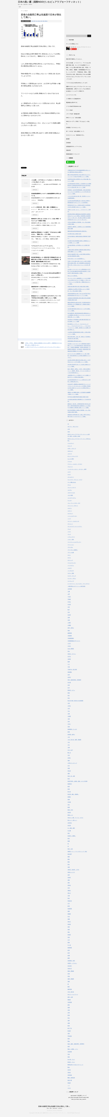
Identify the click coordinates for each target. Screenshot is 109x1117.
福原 (69, 929)
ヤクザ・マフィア (72, 575)
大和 (69, 703)
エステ (69, 471)
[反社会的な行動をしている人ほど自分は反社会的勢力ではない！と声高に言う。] (26, 279)
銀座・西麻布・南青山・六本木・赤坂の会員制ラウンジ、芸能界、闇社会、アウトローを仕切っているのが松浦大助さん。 (79, 370)
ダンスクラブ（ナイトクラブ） (75, 526)
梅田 (69, 856)
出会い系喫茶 (71, 648)
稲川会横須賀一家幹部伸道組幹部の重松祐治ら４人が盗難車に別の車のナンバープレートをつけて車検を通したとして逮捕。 (79, 315)
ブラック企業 (71, 552)
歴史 (69, 864)
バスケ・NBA (71, 539)
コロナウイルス (71, 492)
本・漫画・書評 (71, 828)
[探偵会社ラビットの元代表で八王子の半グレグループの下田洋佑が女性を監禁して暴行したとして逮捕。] (26, 302)
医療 (69, 661)
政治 (32, 21)
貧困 (43, 21)
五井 (69, 612)
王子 (69, 903)
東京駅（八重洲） (72, 835)
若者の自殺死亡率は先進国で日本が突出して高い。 (54, 1106)
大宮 (69, 708)
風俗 (69, 1056)
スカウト (70, 508)
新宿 (69, 789)
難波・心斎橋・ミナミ (73, 1049)
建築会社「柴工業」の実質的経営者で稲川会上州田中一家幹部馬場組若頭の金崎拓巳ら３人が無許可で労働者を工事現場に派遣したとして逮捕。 (79, 405)
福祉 (39, 21)
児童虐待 (70, 635)
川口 (69, 744)
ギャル (69, 484)
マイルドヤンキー (72, 562)
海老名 (69, 885)
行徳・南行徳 (71, 991)
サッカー (70, 500)
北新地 (69, 659)
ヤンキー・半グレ (72, 578)
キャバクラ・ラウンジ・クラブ (75, 479)
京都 (69, 620)
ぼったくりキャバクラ (73, 456)
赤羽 (69, 1012)
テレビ (69, 529)
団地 (69, 692)
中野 (69, 607)
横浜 (69, 859)
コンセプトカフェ (72, 497)
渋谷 (69, 887)
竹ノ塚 (69, 945)
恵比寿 (69, 770)
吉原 (69, 674)
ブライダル (70, 547)
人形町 (69, 622)
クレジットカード (72, 487)
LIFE (69, 429)
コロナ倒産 (70, 495)
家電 (69, 731)
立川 (69, 939)
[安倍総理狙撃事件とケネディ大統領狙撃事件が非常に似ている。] (26, 200)
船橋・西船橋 (71, 971)
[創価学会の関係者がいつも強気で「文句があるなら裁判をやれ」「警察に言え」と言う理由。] (26, 238)
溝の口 (69, 893)
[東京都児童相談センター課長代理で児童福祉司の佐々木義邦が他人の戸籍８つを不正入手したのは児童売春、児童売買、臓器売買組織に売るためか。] (26, 264)
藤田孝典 (70, 989)
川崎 (69, 747)
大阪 (69, 718)
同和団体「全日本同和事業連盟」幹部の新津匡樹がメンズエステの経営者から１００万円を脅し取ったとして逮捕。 (79, 191)
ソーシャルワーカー (72, 516)
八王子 (69, 643)
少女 (69, 742)
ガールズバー (71, 477)
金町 (69, 1020)
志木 (69, 765)
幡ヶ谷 (69, 752)
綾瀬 (69, 955)
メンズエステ (71, 570)
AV (68, 424)
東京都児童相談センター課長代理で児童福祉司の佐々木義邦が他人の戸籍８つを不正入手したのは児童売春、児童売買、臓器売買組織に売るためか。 (46, 259)
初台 (69, 651)
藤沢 (69, 986)
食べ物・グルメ (71, 1059)
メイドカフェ (71, 565)
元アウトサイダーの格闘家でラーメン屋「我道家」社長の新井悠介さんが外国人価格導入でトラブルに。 (79, 355)
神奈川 (69, 921)
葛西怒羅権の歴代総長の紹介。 (75, 341)
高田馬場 (70, 1075)
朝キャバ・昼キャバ (72, 820)
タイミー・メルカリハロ (73, 521)
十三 (69, 664)
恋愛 (69, 768)
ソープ (69, 518)
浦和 (69, 880)
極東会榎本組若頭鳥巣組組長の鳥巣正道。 (77, 231)
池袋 (69, 867)
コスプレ (70, 490)
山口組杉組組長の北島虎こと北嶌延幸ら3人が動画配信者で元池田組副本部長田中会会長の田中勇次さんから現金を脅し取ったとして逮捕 (79, 185)
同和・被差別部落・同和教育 (74, 679)
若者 (41, 21)
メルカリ (70, 568)
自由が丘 (70, 968)
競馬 (69, 942)
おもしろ (70, 445)
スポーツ (70, 510)
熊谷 (69, 898)
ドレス (69, 534)
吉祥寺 (69, 677)
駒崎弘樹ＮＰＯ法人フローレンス (75, 1064)
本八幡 (69, 830)
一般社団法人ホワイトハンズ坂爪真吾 (76, 586)
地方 (69, 695)
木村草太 (70, 822)
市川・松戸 (70, 750)
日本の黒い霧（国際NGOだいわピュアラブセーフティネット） (50, 2)
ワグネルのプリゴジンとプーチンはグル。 (42, 245)
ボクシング (70, 560)
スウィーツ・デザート (73, 505)
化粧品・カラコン (72, 653)
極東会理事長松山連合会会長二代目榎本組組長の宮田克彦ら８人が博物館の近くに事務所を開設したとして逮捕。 (79, 304)
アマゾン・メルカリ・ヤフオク (75, 464)
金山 (69, 1017)
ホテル (69, 557)
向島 (69, 685)
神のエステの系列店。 (73, 275)
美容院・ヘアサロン (72, 963)
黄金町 (69, 1082)
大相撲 (69, 716)
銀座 (69, 1025)
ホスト (69, 555)
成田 (69, 773)
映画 (69, 807)
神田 (69, 926)
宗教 (69, 726)
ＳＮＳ (69, 1088)
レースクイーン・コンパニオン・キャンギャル (78, 583)
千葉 (69, 666)
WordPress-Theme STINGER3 (54, 1110)
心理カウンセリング (72, 763)
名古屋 (69, 682)
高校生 (46, 21)
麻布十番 (70, 1080)
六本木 (69, 646)
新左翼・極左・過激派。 (73, 794)
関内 (69, 1038)
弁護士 (69, 757)
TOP (20, 6)
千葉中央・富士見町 (72, 669)
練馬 (69, 958)
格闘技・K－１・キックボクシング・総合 (77, 851)
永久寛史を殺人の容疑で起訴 (74, 233)
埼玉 (69, 698)
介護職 (69, 625)
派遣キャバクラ (71, 872)
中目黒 (69, 604)
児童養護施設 (71, 638)
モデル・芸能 (71, 573)
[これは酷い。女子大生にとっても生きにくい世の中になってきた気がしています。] (26, 186)
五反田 (69, 614)
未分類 (69, 825)
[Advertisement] (32, 153)
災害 (69, 895)
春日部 (69, 812)
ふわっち (70, 453)
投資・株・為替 (71, 776)
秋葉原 (69, 934)
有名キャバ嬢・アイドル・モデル (75, 817)
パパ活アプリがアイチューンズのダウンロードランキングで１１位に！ (43, 347)
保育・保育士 (71, 627)
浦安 (69, 882)
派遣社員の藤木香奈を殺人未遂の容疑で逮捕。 (78, 286)
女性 (69, 721)
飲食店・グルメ (71, 1062)
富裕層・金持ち (71, 734)
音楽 (69, 1054)
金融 (69, 1023)
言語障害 (70, 1002)
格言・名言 (70, 848)
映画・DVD (70, 809)
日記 (69, 804)
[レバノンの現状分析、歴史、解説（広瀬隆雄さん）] (26, 213)
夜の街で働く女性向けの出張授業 (75, 700)
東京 (69, 833)
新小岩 (69, 791)
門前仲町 (70, 1036)
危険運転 (70, 672)
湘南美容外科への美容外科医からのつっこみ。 (43, 286)
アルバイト (70, 466)
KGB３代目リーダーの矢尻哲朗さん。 (76, 258)
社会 (37, 21)
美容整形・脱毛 (71, 960)
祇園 (69, 919)
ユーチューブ (71, 581)
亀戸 (69, 609)
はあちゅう (70, 451)
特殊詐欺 (70, 900)
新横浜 (69, 796)
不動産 (69, 599)
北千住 (69, 656)
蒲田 (69, 981)
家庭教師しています (72, 729)
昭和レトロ (70, 815)
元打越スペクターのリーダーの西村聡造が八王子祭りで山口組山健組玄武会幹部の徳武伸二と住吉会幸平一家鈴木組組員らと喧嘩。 (79, 271)
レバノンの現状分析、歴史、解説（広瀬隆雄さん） (45, 207)
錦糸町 (69, 1030)
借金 (69, 630)
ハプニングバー (71, 536)
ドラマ (69, 531)
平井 (69, 755)
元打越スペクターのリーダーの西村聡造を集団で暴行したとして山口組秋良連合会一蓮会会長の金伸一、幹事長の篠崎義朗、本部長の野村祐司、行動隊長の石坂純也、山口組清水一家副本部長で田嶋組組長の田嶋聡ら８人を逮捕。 (79, 347)
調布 (69, 1004)
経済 (69, 952)
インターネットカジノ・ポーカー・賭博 (77, 469)
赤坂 (69, 1010)
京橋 (69, 617)
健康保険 (70, 633)
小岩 (69, 737)
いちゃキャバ (71, 443)
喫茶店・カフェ (71, 690)
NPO (69, 431)
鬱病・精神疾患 (71, 1077)
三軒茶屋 (70, 588)
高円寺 (69, 1069)
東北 (69, 838)
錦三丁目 (70, 1028)
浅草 (69, 874)
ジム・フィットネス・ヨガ (74, 503)
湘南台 (69, 890)
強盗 (69, 760)
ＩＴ (69, 1085)
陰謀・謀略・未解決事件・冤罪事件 (76, 1043)
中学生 (69, 601)
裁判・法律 (70, 997)
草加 (69, 976)
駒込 (69, 1067)
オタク (69, 474)
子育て (69, 724)
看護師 (69, 913)
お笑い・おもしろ (72, 448)
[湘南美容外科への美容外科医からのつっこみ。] (26, 293)
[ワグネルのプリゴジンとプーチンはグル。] (26, 252)
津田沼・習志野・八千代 (73, 869)
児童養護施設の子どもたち (74, 640)
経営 (69, 950)
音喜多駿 (70, 1051)
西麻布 (69, 999)
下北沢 (69, 596)
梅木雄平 (70, 854)
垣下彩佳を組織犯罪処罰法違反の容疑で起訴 (78, 396)
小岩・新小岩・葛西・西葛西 (74, 739)
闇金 (69, 1041)
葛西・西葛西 (71, 978)
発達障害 (70, 908)
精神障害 (70, 947)
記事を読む (35, 189)
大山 (69, 711)
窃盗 (69, 937)
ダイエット (70, 523)
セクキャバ (70, 513)
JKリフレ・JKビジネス (73, 426)
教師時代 (70, 783)
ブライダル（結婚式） (73, 549)
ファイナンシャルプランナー (74, 542)
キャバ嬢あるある (72, 482)
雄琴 (69, 1046)
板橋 (69, 841)
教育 (34, 21)
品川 (69, 687)
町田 (69, 906)
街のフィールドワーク (73, 994)
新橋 (69, 799)
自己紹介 (70, 965)
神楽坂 (69, 924)
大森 (69, 713)
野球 (69, 1015)
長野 (69, 1033)
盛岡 (69, 911)
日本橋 (69, 802)
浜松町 (69, 877)
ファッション (71, 544)
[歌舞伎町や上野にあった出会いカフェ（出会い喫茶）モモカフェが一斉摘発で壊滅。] (26, 225)
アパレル (70, 461)
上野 (69, 594)
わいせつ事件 (71, 458)
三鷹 (69, 591)
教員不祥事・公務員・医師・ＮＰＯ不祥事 (77, 781)
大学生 (69, 705)
